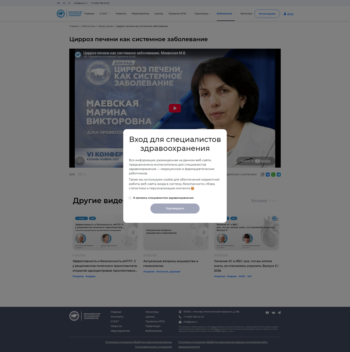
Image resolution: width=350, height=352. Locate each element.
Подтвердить (175, 208)
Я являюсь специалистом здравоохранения (163, 198)
